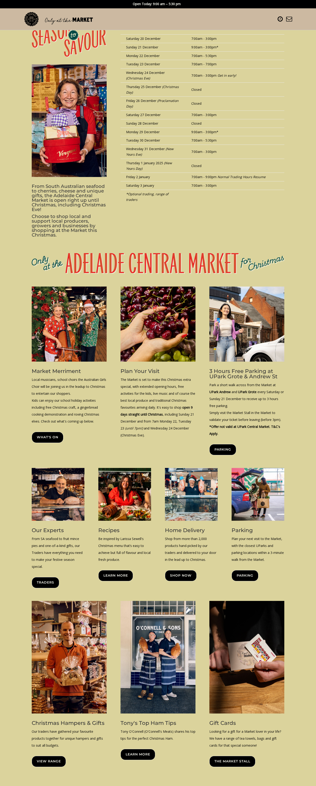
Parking (222, 449)
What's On (47, 437)
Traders (45, 582)
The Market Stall (232, 761)
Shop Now (181, 575)
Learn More (115, 575)
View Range (49, 761)
